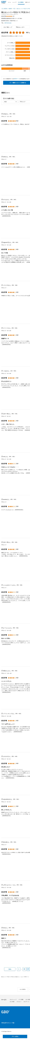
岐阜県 (10, 8)
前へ (10, 969)
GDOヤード (17, 78)
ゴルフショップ (13, 999)
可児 (14, 8)
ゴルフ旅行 (12, 1001)
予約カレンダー (20, 27)
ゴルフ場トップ (7, 27)
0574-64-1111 (8, 23)
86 (24, 969)
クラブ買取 (20, 999)
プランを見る (15, 1036)
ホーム (9, 2)
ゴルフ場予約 (4, 8)
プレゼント (19, 1001)
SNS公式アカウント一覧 (7, 1022)
